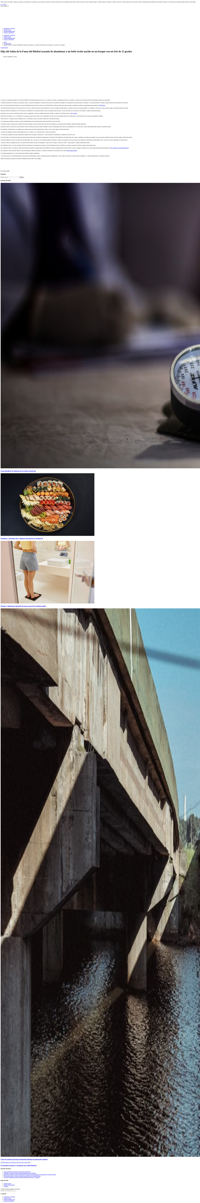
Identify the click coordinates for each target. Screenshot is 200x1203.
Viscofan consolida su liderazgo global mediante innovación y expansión (22, 1177)
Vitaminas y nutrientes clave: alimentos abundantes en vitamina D (22, 538)
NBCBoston (102, 105)
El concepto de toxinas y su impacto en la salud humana (18, 1165)
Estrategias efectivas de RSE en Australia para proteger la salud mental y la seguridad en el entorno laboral (30, 1174)
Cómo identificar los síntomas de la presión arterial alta (18, 471)
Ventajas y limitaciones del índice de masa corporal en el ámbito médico (23, 606)
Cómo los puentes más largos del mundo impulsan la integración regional (24, 1159)
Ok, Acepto (3, 4)
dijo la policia (73, 113)
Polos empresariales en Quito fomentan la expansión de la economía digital (22, 1176)
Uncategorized (4, 47)
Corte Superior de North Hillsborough (119, 148)
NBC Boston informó (71, 150)
